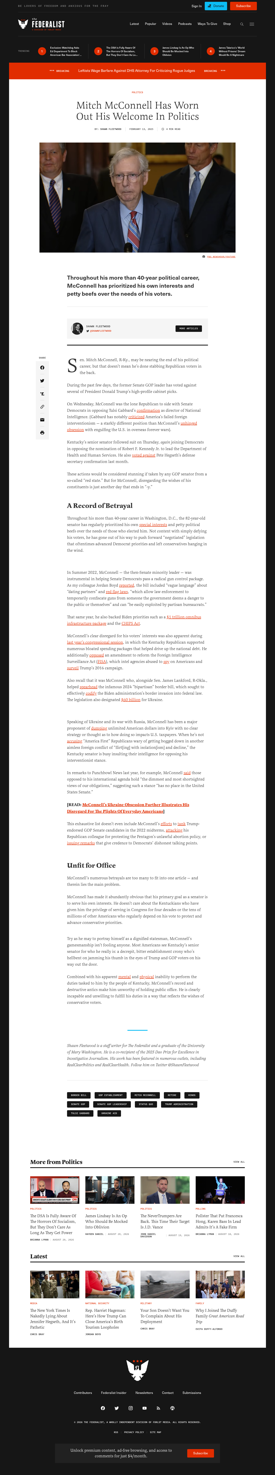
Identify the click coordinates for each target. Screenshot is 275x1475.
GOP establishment (111, 1095)
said (187, 772)
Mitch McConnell (145, 1095)
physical (147, 976)
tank (182, 823)
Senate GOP (78, 1104)
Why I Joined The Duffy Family (220, 1316)
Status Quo (146, 1104)
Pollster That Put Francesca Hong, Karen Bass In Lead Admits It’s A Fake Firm (219, 1221)
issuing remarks (81, 843)
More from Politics (56, 1162)
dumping (99, 728)
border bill (79, 1095)
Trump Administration (179, 1104)
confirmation (148, 410)
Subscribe (243, 6)
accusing (74, 741)
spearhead (88, 686)
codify (91, 693)
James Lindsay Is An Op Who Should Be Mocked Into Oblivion (106, 1221)
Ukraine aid (109, 1113)
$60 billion (131, 699)
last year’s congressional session (95, 642)
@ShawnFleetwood (100, 331)
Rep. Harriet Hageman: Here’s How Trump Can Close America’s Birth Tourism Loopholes (105, 1319)
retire (172, 1095)
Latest (38, 1256)
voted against (143, 455)
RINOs (191, 1095)
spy (166, 661)
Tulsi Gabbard (80, 1113)
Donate (218, 6)
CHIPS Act (131, 623)
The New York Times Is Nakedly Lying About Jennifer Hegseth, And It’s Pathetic (52, 1319)
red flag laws (117, 591)
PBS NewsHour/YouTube (221, 257)
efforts (166, 823)
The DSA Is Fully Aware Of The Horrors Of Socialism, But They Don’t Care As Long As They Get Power (53, 1224)
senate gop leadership (112, 1104)
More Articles (189, 328)
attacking (174, 830)
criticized (136, 416)
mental (124, 976)
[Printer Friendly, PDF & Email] (42, 432)
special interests (153, 524)
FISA (102, 661)
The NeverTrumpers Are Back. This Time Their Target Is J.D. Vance (165, 1221)
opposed (96, 655)
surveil (73, 668)
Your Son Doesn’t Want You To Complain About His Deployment (165, 1316)
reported (126, 585)
